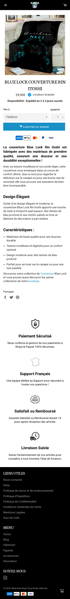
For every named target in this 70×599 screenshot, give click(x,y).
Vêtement (9, 545)
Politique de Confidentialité (19, 501)
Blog (6, 539)
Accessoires (11, 555)
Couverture (47, 273)
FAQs (6, 485)
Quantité (55, 110)
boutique (33, 281)
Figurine (8, 550)
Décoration (10, 561)
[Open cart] (62, 591)
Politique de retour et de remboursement (28, 490)
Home (7, 534)
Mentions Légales (14, 512)
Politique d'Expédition (16, 496)
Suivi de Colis (11, 517)
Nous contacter (12, 479)
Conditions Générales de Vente (22, 507)
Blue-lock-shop (19, 588)
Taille (6, 109)
